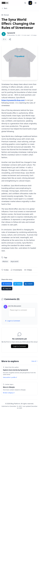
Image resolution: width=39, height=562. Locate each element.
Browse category (8, 393)
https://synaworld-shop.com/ (13, 100)
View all (33, 361)
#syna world (14, 261)
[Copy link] (10, 39)
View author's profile (9, 377)
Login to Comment (13, 321)
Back (5, 8)
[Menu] (36, 3)
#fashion (5, 261)
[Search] (25, 3)
